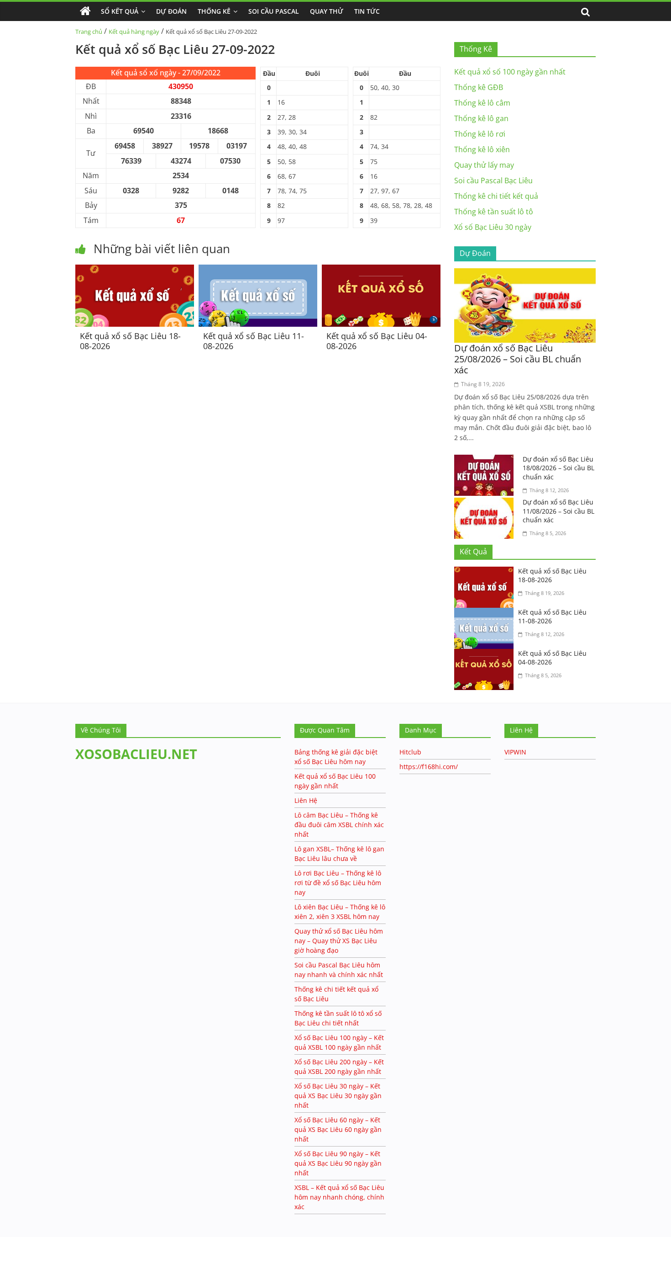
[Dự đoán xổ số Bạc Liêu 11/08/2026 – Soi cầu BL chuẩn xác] (486, 503)
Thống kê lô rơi (479, 134)
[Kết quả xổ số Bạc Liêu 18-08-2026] (134, 270)
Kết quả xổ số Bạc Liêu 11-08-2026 (253, 340)
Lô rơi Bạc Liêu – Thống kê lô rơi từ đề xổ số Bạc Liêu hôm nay (337, 883)
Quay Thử (326, 11)
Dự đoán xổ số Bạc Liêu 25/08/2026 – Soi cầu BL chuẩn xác (517, 359)
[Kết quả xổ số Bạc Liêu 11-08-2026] (258, 270)
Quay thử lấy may (484, 165)
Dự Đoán (171, 11)
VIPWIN (515, 752)
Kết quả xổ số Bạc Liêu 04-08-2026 (376, 340)
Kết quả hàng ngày (134, 31)
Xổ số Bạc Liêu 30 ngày (492, 227)
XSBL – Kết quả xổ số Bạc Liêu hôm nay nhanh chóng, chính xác (339, 1197)
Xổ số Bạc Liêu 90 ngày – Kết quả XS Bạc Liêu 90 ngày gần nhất (338, 1163)
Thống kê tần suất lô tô (493, 212)
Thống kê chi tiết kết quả (496, 196)
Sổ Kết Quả (119, 11)
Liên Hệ (305, 800)
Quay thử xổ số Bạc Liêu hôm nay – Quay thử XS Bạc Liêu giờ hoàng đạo (338, 941)
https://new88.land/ (88, 1241)
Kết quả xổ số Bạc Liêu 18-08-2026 (130, 340)
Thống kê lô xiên (482, 149)
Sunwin (12, 1251)
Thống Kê (214, 11)
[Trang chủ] (85, 11)
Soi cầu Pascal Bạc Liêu (493, 180)
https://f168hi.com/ (428, 766)
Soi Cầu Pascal (273, 11)
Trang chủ (88, 31)
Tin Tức (367, 11)
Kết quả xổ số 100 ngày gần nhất (510, 72)
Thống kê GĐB (478, 87)
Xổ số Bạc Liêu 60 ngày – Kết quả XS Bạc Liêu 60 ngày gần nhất (338, 1129)
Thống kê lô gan (481, 118)
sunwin (43, 1263)
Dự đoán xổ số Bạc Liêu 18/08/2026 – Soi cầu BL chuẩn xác (558, 468)
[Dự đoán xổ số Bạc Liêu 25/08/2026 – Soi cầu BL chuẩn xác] (525, 274)
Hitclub (410, 752)
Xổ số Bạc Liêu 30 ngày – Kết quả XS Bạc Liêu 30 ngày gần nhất (338, 1096)
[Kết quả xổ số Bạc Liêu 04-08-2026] (381, 270)
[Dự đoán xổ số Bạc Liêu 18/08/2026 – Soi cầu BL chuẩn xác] (486, 460)
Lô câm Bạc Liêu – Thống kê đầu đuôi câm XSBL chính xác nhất (339, 825)
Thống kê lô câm (482, 103)
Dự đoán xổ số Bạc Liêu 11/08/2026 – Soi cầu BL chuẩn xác (558, 511)
